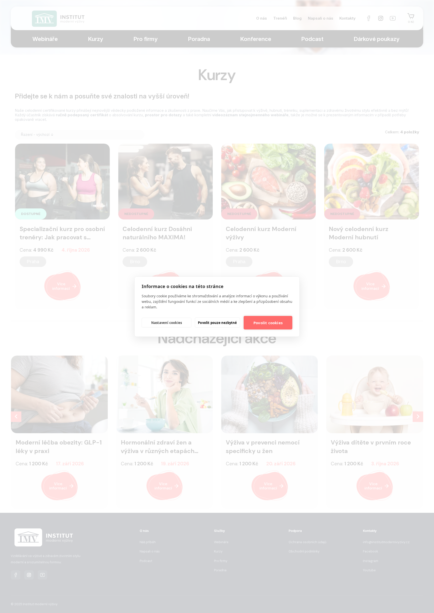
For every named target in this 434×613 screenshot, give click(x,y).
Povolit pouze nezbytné (217, 322)
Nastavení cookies (166, 322)
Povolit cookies (268, 322)
